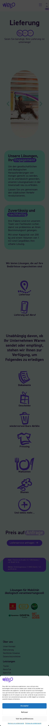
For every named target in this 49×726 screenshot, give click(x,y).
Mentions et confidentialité (16, 723)
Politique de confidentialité (33, 723)
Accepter (24, 706)
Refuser (24, 712)
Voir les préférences (24, 719)
